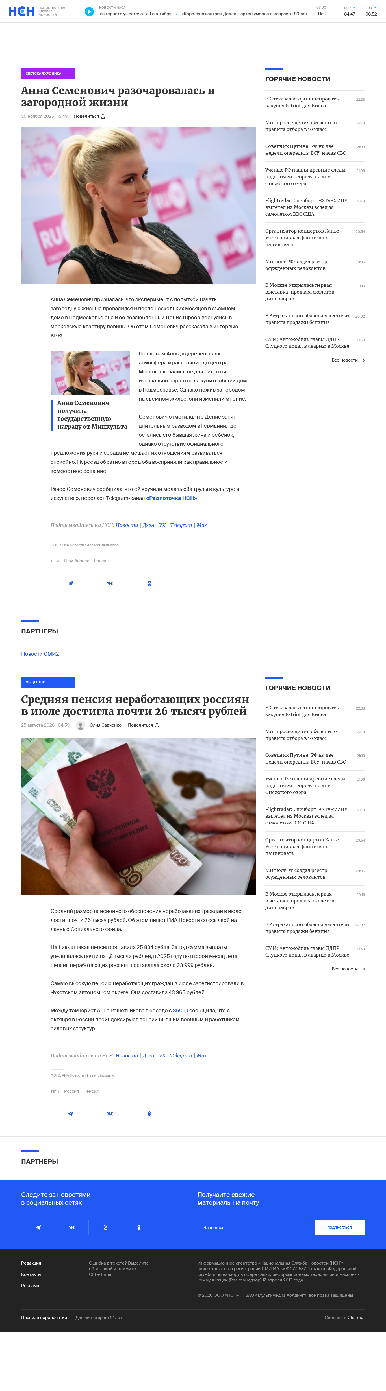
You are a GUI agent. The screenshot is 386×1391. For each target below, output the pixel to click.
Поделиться (86, 116)
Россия (101, 561)
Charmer (356, 1317)
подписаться (340, 1228)
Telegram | (183, 525)
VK (162, 525)
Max (202, 525)
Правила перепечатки (44, 1317)
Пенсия (91, 1091)
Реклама (30, 1286)
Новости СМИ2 (40, 654)
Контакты (31, 1274)
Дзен (149, 525)
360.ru (180, 1010)
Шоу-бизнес (76, 561)
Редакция (31, 1263)
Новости (127, 525)
